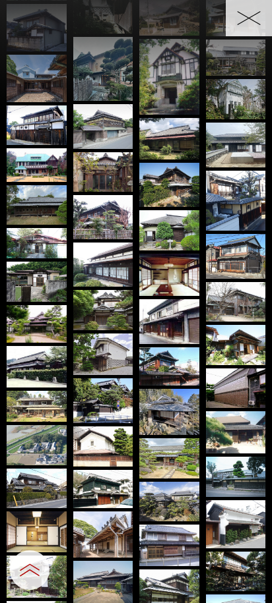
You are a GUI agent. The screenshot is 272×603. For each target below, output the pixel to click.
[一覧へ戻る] (249, 18)
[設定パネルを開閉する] (30, 570)
